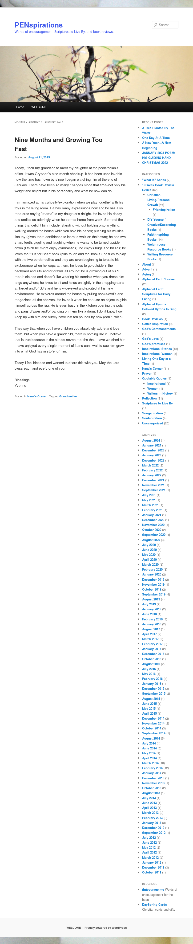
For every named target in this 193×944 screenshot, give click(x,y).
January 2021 (151, 515)
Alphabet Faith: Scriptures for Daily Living (156, 294)
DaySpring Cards (154, 904)
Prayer (147, 373)
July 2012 (149, 837)
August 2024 (151, 440)
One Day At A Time (156, 137)
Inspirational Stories (157, 348)
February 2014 (152, 768)
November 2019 (153, 584)
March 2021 (150, 505)
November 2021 (153, 485)
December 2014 (153, 718)
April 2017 (149, 634)
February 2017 (152, 644)
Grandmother (68, 396)
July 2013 (149, 797)
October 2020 (151, 529)
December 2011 (153, 867)
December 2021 (153, 480)
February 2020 (152, 569)
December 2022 (153, 460)
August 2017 (151, 629)
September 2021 (153, 490)
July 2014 (149, 743)
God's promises (153, 343)
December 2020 (153, 519)
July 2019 (149, 604)
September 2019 (153, 594)
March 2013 (150, 812)
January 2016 (151, 683)
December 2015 (153, 688)
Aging (146, 274)
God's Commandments (159, 328)
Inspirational (156, 383)
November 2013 (153, 783)
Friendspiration (164, 209)
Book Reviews (152, 319)
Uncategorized (152, 423)
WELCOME (39, 107)
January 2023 (151, 455)
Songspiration (152, 413)
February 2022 (152, 470)
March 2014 (150, 763)
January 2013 (151, 822)
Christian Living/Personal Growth (158, 199)
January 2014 (151, 773)
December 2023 (153, 450)
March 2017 (150, 639)
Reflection (149, 398)
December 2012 (153, 827)
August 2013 (151, 793)
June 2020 (149, 549)
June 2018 (149, 614)
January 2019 (151, 609)
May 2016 (149, 673)
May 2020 (149, 554)
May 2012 (149, 847)
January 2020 (151, 574)
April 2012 (149, 852)
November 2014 (153, 723)
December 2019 (153, 579)
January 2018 (151, 624)
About (146, 264)
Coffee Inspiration (155, 323)
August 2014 (151, 738)
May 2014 (149, 753)
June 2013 (149, 802)
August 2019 (151, 599)
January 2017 (151, 648)
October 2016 (151, 659)
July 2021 (149, 495)
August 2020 (151, 539)
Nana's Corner (37, 396)
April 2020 (149, 559)
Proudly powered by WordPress (105, 927)
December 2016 (153, 653)
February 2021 (152, 510)
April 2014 (149, 758)
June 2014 (149, 748)
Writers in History (160, 393)
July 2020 (149, 544)
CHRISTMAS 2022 (155, 162)
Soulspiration (152, 418)
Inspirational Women (157, 353)
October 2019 (151, 589)
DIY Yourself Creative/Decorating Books (161, 224)
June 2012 (149, 842)
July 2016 (149, 668)
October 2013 (151, 788)
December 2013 (153, 778)
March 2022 (150, 465)
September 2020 (153, 534)
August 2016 (151, 664)
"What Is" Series (154, 179)
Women (152, 388)
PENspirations (39, 25)
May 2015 (149, 708)
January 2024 (151, 445)
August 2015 (151, 698)
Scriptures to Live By (157, 403)
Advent (147, 269)
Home (20, 107)
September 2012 (153, 832)
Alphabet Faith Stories (158, 279)
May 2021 (149, 500)
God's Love (150, 338)
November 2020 (153, 524)
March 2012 (150, 857)
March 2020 (150, 564)
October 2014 (151, 728)
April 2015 (149, 713)
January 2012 (151, 862)
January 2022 (151, 475)
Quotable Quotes (154, 378)
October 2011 (151, 872)
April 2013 (149, 807)
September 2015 (153, 693)
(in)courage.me (153, 889)
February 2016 (152, 678)
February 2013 (152, 817)
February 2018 (152, 619)
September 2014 (153, 733)
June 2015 (149, 703)
